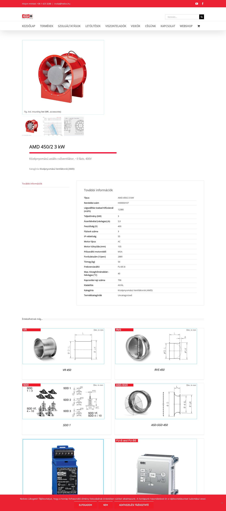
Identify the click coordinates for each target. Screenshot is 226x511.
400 (119, 226)
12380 (121, 209)
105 (119, 246)
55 (119, 236)
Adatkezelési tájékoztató (134, 504)
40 (119, 273)
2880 (120, 256)
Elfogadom (85, 504)
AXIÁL (121, 285)
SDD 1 (66, 425)
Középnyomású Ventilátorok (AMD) (57, 168)
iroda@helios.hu (62, 3)
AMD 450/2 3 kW (126, 197)
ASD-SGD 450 (159, 425)
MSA (120, 251)
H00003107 (123, 202)
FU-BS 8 (121, 266)
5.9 (119, 221)
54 (119, 261)
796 (119, 280)
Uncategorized (125, 295)
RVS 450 (159, 370)
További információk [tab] (32, 183)
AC (119, 241)
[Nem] (222, 503)
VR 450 (67, 370)
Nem (105, 504)
